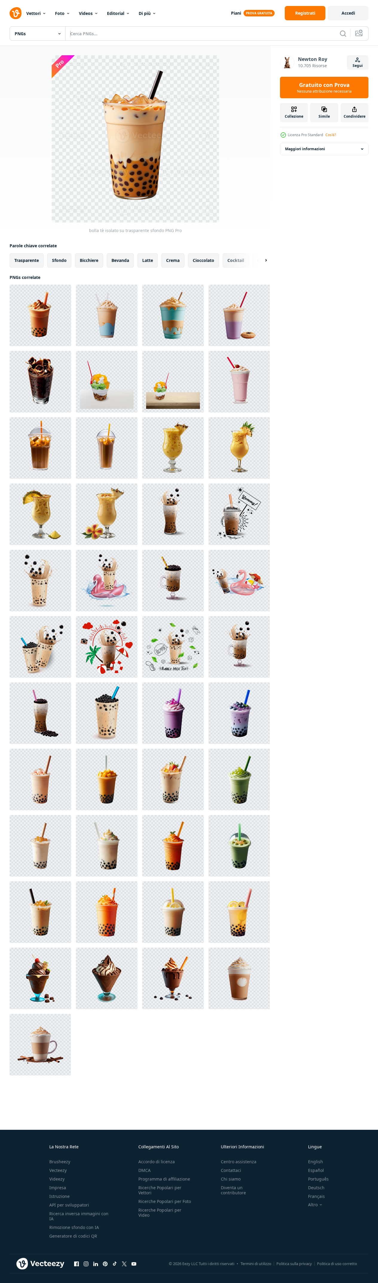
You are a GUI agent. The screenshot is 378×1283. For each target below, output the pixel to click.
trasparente (26, 260)
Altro (313, 1204)
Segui (358, 65)
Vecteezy (58, 1170)
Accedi (348, 13)
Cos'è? (330, 134)
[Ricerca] (343, 33)
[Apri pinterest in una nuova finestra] (105, 1263)
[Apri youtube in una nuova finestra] (133, 1263)
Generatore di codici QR (73, 1236)
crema (173, 260)
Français (316, 1196)
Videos (86, 13)
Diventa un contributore (233, 1190)
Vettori (33, 13)
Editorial (115, 13)
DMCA (144, 1170)
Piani (236, 13)
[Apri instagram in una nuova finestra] (86, 1263)
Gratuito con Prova (324, 87)
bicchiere (89, 260)
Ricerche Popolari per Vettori (159, 1190)
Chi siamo (231, 1179)
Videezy (57, 1179)
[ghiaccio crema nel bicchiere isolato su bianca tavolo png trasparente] (106, 381)
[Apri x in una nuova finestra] (124, 1263)
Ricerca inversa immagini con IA (78, 1216)
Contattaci (231, 1170)
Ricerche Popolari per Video (159, 1212)
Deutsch (316, 1187)
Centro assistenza (238, 1161)
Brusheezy (59, 1161)
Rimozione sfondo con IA (74, 1227)
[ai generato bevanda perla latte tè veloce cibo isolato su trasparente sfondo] (106, 315)
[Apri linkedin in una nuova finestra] (95, 1263)
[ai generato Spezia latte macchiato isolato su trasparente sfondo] (239, 978)
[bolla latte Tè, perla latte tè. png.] (173, 514)
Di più (145, 13)
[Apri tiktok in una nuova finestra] (114, 1263)
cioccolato (203, 260)
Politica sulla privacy (294, 1263)
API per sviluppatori (69, 1205)
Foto (60, 13)
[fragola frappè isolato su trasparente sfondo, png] (239, 381)
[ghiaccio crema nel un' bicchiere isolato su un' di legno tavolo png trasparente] (173, 381)
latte (147, 260)
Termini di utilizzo (256, 1263)
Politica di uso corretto (337, 1263)
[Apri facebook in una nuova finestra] (76, 1263)
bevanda (120, 260)
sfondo (59, 260)
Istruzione (59, 1196)
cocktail (235, 260)
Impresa (57, 1187)
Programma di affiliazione (164, 1179)
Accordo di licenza (156, 1161)
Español (316, 1170)
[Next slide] (260, 260)
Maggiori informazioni (305, 148)
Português (318, 1179)
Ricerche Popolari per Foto (164, 1201)
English (315, 1161)
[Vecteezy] (16, 13)
